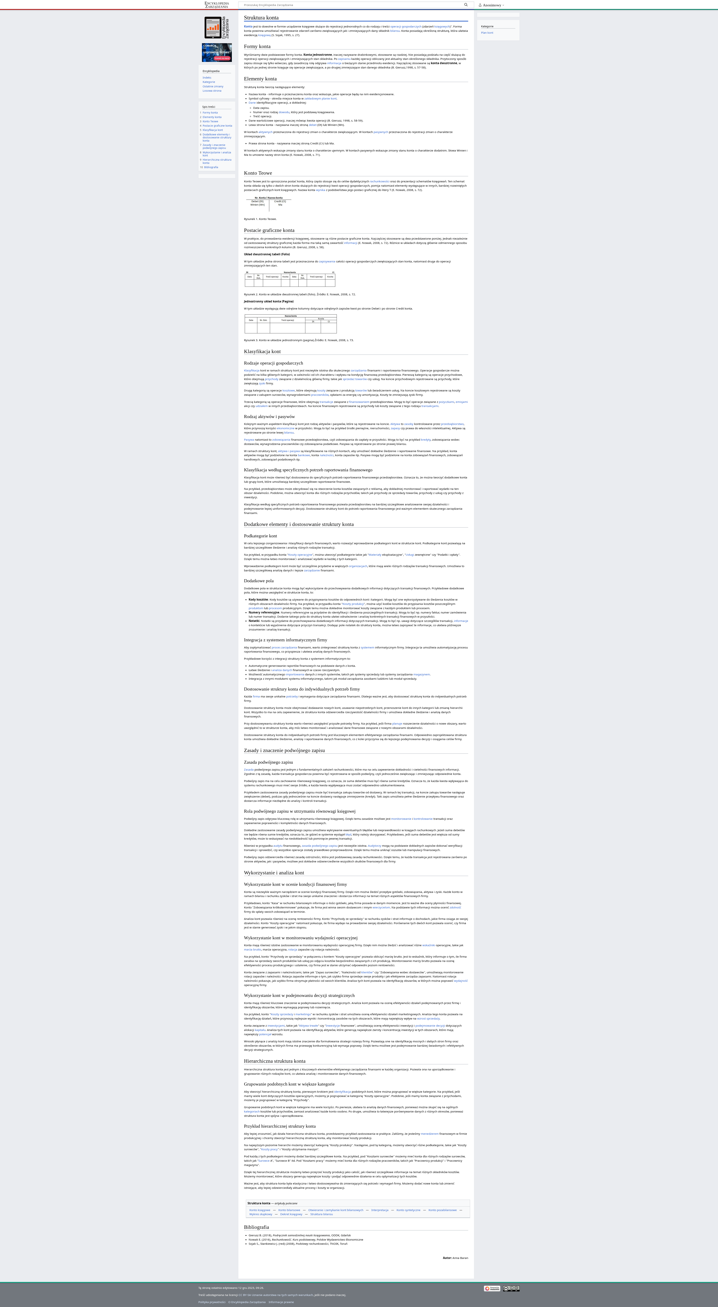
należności (327, 455)
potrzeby (292, 696)
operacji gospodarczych (405, 26)
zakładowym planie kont (320, 98)
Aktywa (395, 424)
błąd (348, 834)
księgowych (442, 26)
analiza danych (282, 670)
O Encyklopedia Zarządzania (247, 1302)
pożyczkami (446, 402)
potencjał (265, 1034)
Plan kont (487, 32)
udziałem (262, 406)
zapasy (395, 428)
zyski (262, 383)
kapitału (260, 1030)
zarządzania (359, 370)
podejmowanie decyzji (430, 1025)
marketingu (303, 1014)
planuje (397, 723)
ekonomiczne (285, 428)
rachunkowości (379, 181)
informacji (350, 243)
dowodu (284, 112)
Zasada (249, 769)
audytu (278, 845)
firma (256, 696)
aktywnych (266, 132)
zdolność (455, 907)
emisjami (462, 402)
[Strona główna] (216, 27)
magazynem (421, 674)
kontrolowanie (423, 819)
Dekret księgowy (291, 1214)
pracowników (320, 395)
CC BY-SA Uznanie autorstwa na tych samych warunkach (276, 1295)
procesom (275, 608)
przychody (271, 379)
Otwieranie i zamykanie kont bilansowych (335, 1210)
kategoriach (252, 1111)
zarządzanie (312, 570)
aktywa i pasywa (289, 451)
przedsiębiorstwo (452, 424)
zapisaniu (344, 59)
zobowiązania (281, 439)
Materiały (375, 554)
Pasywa (249, 439)
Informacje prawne (281, 1302)
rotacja (292, 949)
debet (313, 125)
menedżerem (430, 1133)
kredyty (426, 439)
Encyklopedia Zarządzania (217, 4)
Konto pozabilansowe (443, 1210)
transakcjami (429, 406)
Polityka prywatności (211, 1302)
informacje (461, 621)
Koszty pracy (269, 1149)
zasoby (408, 424)
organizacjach (358, 566)
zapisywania (327, 261)
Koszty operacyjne (300, 554)
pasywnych (381, 132)
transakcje (326, 402)
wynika (320, 190)
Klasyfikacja (252, 370)
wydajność (461, 980)
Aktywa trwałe (308, 1025)
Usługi (410, 554)
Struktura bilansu (321, 1214)
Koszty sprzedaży (282, 1014)
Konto (248, 26)
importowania (295, 674)
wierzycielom (381, 907)
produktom (256, 608)
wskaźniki (428, 945)
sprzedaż (349, 379)
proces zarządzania (284, 647)
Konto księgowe (259, 1210)
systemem (367, 647)
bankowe (304, 455)
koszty (321, 390)
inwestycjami (276, 1025)
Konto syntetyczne (409, 1210)
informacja (334, 63)
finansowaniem (359, 402)
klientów (367, 972)
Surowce (264, 1160)
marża (248, 949)
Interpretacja (380, 1210)
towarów (361, 379)
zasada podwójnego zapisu (319, 845)
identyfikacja (342, 1091)
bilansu (395, 31)
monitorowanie (401, 819)
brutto (257, 949)
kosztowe (289, 390)
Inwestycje (333, 1025)
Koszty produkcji (353, 604)
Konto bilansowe (289, 1210)
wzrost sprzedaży (428, 1018)
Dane (252, 102)
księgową (264, 35)
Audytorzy (374, 845)
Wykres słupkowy (260, 1214)
